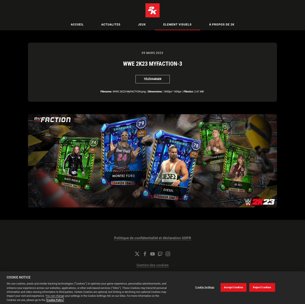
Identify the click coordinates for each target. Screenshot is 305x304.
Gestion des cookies (153, 265)
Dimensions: (155, 91)
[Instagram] (168, 254)
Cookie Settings (204, 287)
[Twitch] (160, 254)
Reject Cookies (262, 287)
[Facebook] (145, 254)
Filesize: (189, 91)
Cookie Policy (55, 299)
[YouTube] (152, 254)
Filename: (106, 91)
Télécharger (152, 79)
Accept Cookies (233, 287)
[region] (152, 287)
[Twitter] (137, 254)
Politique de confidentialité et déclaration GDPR (152, 238)
